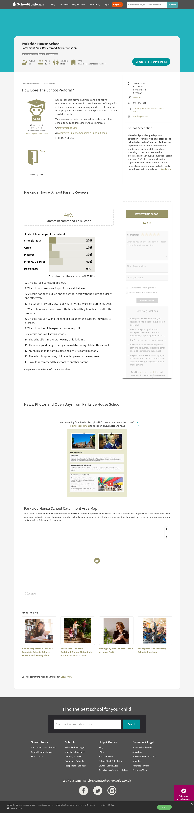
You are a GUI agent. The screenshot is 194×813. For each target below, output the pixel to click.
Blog (101, 747)
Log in (147, 223)
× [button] (191, 804)
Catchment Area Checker (43, 747)
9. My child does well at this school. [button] (45, 334)
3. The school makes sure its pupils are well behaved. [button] (56, 288)
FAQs (101, 751)
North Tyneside (140, 116)
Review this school (147, 214)
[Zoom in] (166, 529)
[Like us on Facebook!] (83, 790)
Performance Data (68, 127)
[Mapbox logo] (31, 593)
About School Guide (142, 747)
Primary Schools (73, 756)
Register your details (79, 425)
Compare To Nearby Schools (151, 61)
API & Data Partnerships (144, 756)
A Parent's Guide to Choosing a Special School (83, 132)
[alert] (97, 807)
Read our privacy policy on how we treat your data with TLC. (89, 805)
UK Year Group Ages (108, 765)
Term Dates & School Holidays (113, 770)
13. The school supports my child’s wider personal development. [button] (63, 356)
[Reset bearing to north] (166, 537)
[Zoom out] (166, 533)
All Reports (43, 133)
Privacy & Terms (140, 770)
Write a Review (106, 756)
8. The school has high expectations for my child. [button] (53, 328)
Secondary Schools (74, 761)
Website (137, 97)
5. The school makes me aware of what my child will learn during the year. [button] (68, 303)
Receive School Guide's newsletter (142, 292)
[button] (60, 808)
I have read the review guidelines (142, 287)
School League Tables (41, 751)
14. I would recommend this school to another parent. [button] (56, 362)
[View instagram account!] (111, 790)
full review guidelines (149, 372)
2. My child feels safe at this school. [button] (45, 282)
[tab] (68, 234)
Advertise (137, 751)
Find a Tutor (37, 756)
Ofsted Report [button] (31, 133)
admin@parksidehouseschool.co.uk (148, 110)
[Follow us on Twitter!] (97, 790)
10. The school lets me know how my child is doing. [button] (55, 339)
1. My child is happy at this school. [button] (45, 234)
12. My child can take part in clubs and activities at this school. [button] (61, 350)
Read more (165, 169)
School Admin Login (75, 747)
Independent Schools (75, 765)
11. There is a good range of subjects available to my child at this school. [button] (67, 345)
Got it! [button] (164, 807)
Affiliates (137, 761)
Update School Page (75, 751)
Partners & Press (141, 765)
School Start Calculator (110, 761)
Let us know (66, 676)
